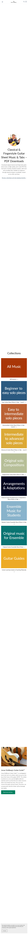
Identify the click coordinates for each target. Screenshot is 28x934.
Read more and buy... (8, 792)
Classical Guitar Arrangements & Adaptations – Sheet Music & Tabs (14, 498)
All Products (13, 379)
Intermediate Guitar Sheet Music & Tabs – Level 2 (14, 426)
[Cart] (26, 1)
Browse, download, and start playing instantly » (14, 178)
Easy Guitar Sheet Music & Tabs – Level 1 (13, 402)
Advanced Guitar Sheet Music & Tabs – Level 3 (14, 450)
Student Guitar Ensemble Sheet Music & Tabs (14, 522)
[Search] (24, 1)
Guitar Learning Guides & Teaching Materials (14, 570)
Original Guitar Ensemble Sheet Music (13, 547)
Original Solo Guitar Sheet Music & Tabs (13, 474)
